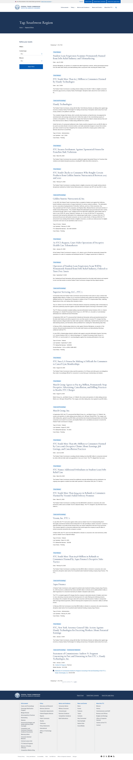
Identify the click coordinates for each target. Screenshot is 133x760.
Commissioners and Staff (103, 711)
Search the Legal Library (114, 1)
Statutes (23, 720)
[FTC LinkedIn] (109, 756)
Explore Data (81, 723)
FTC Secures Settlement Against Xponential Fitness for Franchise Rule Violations (78, 150)
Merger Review (25, 712)
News (79, 706)
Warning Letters (25, 734)
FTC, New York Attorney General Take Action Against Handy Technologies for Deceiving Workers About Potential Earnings (80, 630)
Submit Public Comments (99, 1)
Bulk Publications (63, 718)
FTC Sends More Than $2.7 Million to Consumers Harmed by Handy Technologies (79, 80)
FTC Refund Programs (27, 743)
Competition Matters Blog (28, 750)
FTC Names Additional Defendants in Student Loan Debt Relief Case (79, 471)
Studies (42, 721)
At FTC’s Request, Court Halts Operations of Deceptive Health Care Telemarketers (78, 244)
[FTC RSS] (114, 756)
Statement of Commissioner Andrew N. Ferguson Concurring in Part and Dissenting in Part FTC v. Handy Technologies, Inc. (79, 656)
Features (80, 711)
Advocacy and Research (46, 706)
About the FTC (100, 703)
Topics (79, 713)
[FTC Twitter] (106, 756)
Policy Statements (45, 725)
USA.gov (75, 756)
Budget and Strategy (101, 716)
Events (79, 708)
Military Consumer (64, 708)
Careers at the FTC (101, 722)
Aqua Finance (59, 584)
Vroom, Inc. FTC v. (61, 518)
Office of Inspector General (64, 756)
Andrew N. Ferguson (60, 665)
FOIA (46, 756)
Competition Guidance (65, 716)
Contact (98, 725)
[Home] (28, 8)
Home (21, 27)
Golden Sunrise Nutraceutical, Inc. (69, 198)
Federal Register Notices (46, 713)
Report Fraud (88, 1)
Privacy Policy (21, 756)
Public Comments (44, 718)
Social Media (81, 725)
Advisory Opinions (45, 708)
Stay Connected (82, 718)
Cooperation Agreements (46, 711)
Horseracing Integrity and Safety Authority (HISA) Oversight (28, 724)
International (43, 728)
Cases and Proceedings (59, 100)
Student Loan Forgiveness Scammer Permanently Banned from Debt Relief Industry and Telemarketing (79, 57)
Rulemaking (24, 717)
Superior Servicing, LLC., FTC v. (68, 291)
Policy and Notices (31, 756)
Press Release (57, 52)
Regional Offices (29, 27)
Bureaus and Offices (101, 713)
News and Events (82, 703)
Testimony (43, 723)
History (98, 708)
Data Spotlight (81, 721)
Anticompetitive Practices (28, 715)
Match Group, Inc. (61, 410)
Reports (42, 716)
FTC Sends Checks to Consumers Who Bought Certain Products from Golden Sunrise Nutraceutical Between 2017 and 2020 (80, 175)
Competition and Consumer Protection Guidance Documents (27, 730)
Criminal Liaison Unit (26, 741)
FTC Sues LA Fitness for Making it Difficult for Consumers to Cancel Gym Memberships (80, 362)
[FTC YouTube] (111, 756)
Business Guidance (64, 713)
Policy (41, 703)
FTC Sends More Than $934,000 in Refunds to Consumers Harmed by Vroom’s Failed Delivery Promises (79, 494)
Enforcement (24, 703)
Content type (22, 51)
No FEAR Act (53, 756)
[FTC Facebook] (101, 756)
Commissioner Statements (73, 650)
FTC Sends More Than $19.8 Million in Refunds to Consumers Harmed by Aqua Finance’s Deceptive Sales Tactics (78, 559)
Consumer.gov (62, 711)
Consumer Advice (63, 706)
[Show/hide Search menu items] (116, 7)
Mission (21, 58)
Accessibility (40, 756)
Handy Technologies (62, 104)
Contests (80, 716)
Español (81, 1)
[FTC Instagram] (104, 756)
